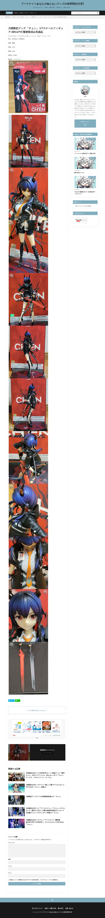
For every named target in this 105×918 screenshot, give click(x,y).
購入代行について (79, 172)
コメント (11, 842)
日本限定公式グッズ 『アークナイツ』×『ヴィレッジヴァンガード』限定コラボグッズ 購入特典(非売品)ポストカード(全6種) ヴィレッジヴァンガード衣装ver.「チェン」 (45, 810)
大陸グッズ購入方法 (49, 7)
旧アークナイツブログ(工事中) (83, 206)
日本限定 (21, 13)
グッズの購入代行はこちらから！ (37, 710)
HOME (8, 17)
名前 (9, 859)
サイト (10, 872)
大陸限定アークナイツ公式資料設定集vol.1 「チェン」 (44, 796)
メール (10, 866)
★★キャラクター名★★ (18, 17)
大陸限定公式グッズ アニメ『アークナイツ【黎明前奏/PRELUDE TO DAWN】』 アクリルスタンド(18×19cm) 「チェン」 (45, 822)
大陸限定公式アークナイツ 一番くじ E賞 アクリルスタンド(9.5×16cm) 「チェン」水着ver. (45, 786)
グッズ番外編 (92, 177)
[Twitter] (11, 700)
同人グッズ (34, 13)
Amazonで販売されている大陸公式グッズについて (84, 192)
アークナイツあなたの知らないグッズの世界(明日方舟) (52, 3)
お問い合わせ (66, 7)
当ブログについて (38, 7)
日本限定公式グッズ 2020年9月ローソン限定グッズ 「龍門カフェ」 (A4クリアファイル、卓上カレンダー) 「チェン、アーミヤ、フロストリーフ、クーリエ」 (45, 775)
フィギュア (33, 36)
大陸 (40, 36)
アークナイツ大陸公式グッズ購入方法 (84, 153)
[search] (97, 12)
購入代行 (59, 7)
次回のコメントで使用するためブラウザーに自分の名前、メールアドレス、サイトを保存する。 (34, 879)
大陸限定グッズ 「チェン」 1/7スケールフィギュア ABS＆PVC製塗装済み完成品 (49, 17)
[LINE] (17, 700)
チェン (27, 17)
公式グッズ (27, 13)
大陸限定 (15, 13)
